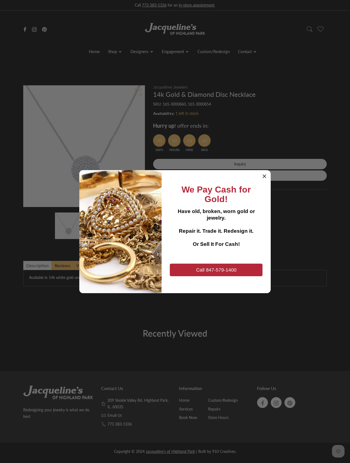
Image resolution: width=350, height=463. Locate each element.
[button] (264, 176)
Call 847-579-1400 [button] (216, 270)
